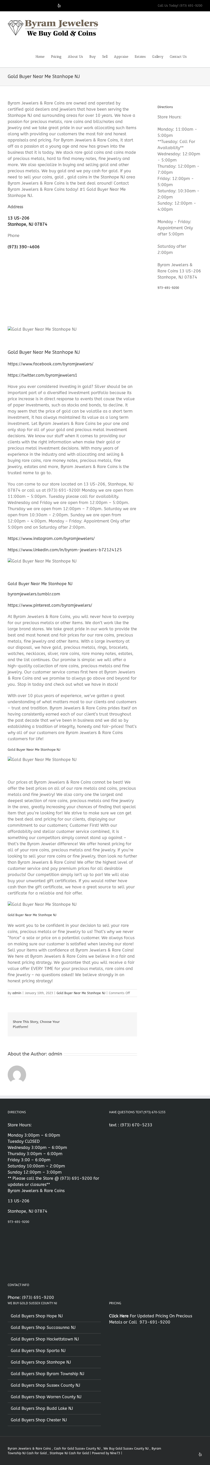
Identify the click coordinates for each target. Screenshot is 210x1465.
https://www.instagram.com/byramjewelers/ (51, 538)
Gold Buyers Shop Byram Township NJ (47, 1373)
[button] (194, 56)
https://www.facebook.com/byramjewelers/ (50, 364)
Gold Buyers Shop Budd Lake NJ (42, 1408)
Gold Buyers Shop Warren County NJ (46, 1396)
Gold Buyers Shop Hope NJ (37, 1316)
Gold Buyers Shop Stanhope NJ (41, 1362)
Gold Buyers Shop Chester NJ (39, 1420)
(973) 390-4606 (24, 246)
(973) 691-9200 (76, 1178)
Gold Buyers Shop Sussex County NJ (45, 1385)
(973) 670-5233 (136, 1124)
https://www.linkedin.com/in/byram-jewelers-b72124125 (65, 549)
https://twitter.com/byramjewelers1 (42, 375)
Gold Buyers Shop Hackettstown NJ (45, 1339)
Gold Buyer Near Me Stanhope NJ (81, 993)
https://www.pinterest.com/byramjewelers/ (50, 605)
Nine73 (115, 1453)
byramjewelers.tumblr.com (34, 594)
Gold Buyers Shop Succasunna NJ (43, 1327)
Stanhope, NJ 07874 (27, 224)
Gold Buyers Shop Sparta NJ (38, 1350)
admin (16, 993)
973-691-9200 (168, 288)
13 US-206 (18, 218)
